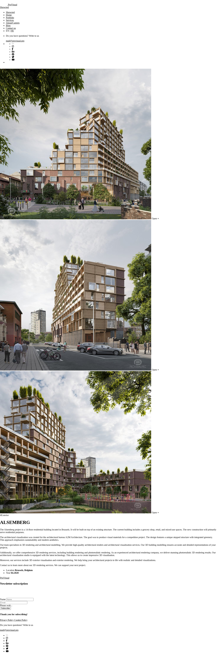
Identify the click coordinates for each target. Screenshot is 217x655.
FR (12, 31)
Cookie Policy (20, 620)
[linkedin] (7, 635)
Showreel (4, 7)
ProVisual (12, 4)
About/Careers (12, 23)
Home (9, 15)
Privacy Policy (7, 620)
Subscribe (5, 608)
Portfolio (10, 17)
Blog (8, 25)
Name (3, 599)
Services (10, 20)
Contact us (11, 28)
